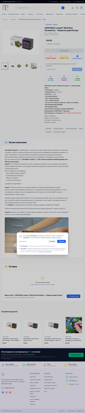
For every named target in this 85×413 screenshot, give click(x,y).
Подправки (48, 132)
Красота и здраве (49, 388)
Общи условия (7, 358)
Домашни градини (58, 128)
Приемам (61, 241)
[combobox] (39, 8)
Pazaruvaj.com (71, 411)
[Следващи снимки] (40, 66)
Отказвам (52, 241)
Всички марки (48, 379)
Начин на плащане (35, 379)
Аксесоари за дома (49, 382)
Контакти (32, 404)
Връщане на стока (35, 388)
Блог (45, 391)
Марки (22, 14)
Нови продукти (14, 14)
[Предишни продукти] (1, 330)
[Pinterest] (10, 392)
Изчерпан (65, 51)
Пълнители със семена (59, 132)
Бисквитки (33, 396)
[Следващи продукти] (83, 330)
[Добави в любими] (18, 317)
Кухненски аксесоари (71, 128)
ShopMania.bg (80, 411)
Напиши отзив (74, 296)
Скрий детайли (23, 241)
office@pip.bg (73, 380)
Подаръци (59, 14)
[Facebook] (2, 392)
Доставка (33, 376)
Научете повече (56, 237)
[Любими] (77, 8)
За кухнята (39, 14)
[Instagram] (6, 392)
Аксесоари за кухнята (50, 385)
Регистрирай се (76, 355)
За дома (30, 14)
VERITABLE (51, 24)
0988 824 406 (73, 377)
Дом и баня (49, 14)
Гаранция (32, 385)
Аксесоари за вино (71, 14)
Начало (4, 14)
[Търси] (62, 7)
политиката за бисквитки (45, 251)
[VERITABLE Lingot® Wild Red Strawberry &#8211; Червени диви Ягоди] (4, 66)
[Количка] (81, 8)
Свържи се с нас (74, 384)
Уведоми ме (77, 69)
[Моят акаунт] (72, 8)
